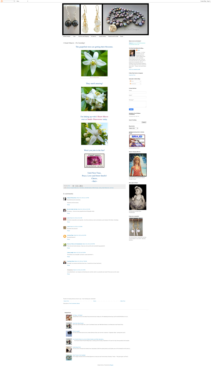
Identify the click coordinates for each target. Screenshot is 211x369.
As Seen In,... (94, 36)
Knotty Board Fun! (77, 347)
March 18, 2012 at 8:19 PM (80, 235)
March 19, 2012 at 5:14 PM (79, 270)
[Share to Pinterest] (82, 186)
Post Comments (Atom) (74, 303)
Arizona (68, 187)
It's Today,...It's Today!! (77, 315)
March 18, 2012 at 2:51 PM (84, 209)
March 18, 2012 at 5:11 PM (76, 218)
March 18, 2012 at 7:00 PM (76, 226)
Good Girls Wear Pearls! (78, 323)
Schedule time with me (134, 116)
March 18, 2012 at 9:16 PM (80, 252)
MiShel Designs (66, 36)
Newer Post (66, 301)
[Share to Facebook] (80, 186)
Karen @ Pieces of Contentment (74, 244)
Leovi (68, 218)
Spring (100, 187)
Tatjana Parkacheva (71, 197)
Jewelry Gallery (102, 36)
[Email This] (76, 186)
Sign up (130, 43)
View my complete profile (134, 69)
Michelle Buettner (88, 187)
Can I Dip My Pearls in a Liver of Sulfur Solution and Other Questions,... (88, 339)
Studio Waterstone (105, 187)
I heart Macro (82, 187)
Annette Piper (70, 235)
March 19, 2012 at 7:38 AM (81, 261)
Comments (133, 83)
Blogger (111, 365)
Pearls (121, 36)
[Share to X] (79, 186)
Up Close (112, 187)
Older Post (122, 301)
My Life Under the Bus (72, 209)
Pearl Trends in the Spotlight (79, 355)
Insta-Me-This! (132, 75)
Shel (139, 50)
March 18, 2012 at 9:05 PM (89, 244)
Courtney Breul (70, 261)
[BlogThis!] (77, 186)
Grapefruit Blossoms (74, 187)
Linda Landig (70, 252)
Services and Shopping (83, 36)
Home (94, 301)
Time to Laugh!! (76, 331)
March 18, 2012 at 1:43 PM (83, 197)
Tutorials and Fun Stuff (113, 36)
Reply (68, 204)
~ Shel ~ (74, 36)
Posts (132, 81)
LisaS (68, 226)
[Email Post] (73, 185)
